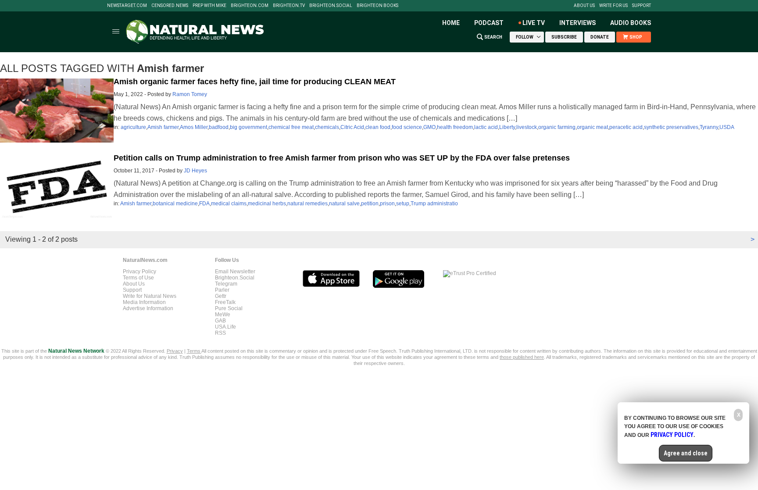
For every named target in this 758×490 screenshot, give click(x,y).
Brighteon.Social (330, 6)
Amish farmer (163, 127)
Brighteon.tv (289, 6)
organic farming (557, 127)
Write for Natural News (149, 296)
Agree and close (686, 453)
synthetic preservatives (671, 127)
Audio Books (630, 22)
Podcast (489, 22)
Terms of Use (138, 278)
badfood (219, 127)
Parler (222, 290)
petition (370, 203)
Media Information (144, 302)
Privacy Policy (139, 271)
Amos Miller (193, 127)
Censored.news (169, 6)
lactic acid (486, 127)
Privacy (175, 351)
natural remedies (307, 203)
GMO (429, 127)
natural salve (344, 203)
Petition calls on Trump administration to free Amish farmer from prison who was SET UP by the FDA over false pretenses (342, 158)
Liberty (507, 127)
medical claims (229, 203)
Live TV (533, 22)
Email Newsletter (235, 271)
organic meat (592, 127)
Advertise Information (148, 308)
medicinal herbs (267, 203)
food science (407, 127)
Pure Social (229, 308)
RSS (220, 333)
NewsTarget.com (127, 6)
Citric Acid (352, 127)
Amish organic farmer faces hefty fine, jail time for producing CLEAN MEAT (255, 81)
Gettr (220, 296)
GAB (220, 321)
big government (248, 127)
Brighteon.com (249, 6)
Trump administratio (434, 203)
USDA (726, 127)
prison (387, 203)
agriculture (133, 127)
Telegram (226, 284)
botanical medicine (175, 203)
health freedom (455, 127)
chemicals (327, 127)
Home (451, 22)
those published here (522, 357)
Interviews (577, 22)
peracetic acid (626, 127)
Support (641, 6)
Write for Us (613, 6)
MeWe (222, 314)
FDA (204, 203)
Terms (194, 351)
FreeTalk (225, 302)
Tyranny (709, 127)
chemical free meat (291, 127)
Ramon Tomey (189, 94)
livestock (526, 127)
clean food (377, 127)
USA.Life (225, 327)
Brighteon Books (377, 6)
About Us (584, 6)
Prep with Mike (209, 6)
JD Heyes (195, 171)
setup (402, 203)
